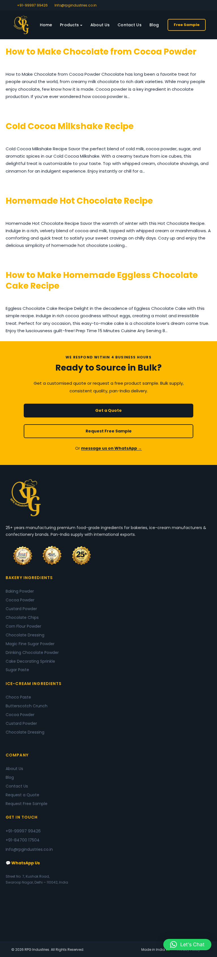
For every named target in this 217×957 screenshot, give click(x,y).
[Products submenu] (81, 25)
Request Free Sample (109, 431)
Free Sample (186, 24)
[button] (187, 944)
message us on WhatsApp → (111, 448)
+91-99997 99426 (32, 5)
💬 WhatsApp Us (23, 863)
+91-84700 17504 (23, 840)
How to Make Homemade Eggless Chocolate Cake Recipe (102, 280)
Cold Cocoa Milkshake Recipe (70, 126)
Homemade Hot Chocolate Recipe (79, 200)
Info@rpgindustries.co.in (76, 5)
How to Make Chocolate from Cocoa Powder (101, 51)
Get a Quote (108, 410)
